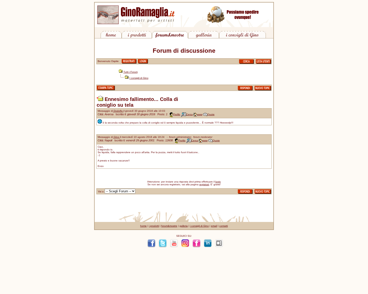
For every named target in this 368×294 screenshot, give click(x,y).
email (214, 225)
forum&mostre (169, 225)
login (218, 181)
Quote (211, 114)
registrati (204, 184)
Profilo (176, 114)
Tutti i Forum (130, 72)
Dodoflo (118, 110)
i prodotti (154, 225)
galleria (183, 225)
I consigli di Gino (138, 78)
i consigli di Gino (199, 225)
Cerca (189, 114)
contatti (223, 225)
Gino (116, 137)
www (199, 114)
